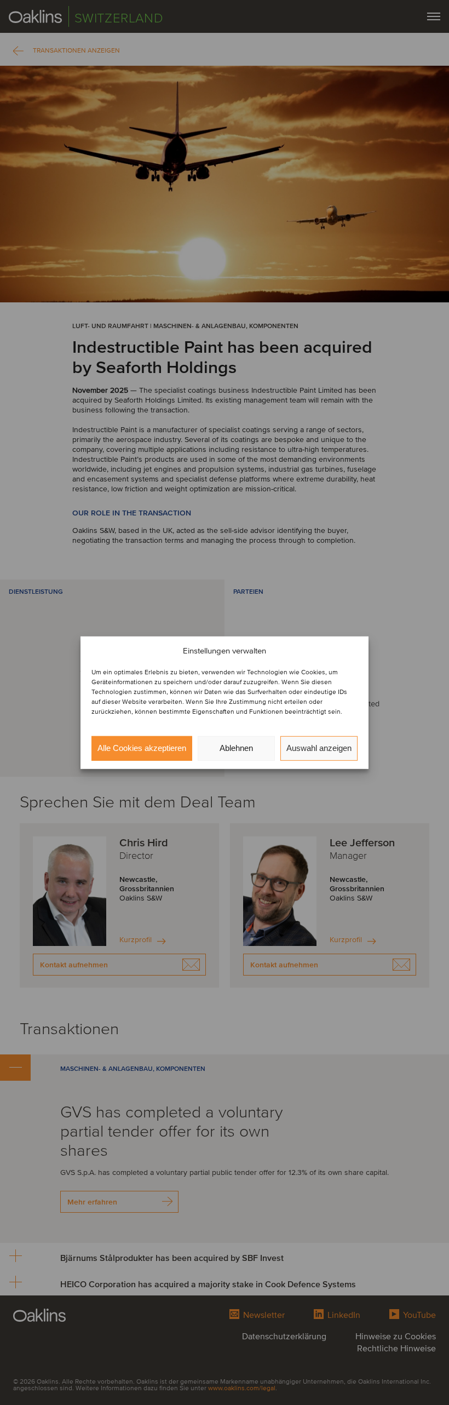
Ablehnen (236, 748)
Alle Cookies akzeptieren (141, 748)
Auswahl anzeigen (319, 748)
